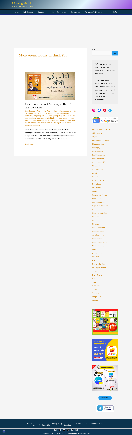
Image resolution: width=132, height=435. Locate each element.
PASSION (95, 257)
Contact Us (75, 12)
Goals (94, 191)
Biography (96, 148)
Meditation (96, 217)
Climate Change (98, 166)
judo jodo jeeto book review (64, 116)
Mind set (95, 224)
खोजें (93, 50)
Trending (95, 293)
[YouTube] (64, 430)
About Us (36, 425)
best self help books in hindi (41, 113)
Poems (94, 260)
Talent (94, 290)
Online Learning (98, 253)
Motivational (97, 239)
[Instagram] (60, 430)
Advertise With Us (92, 12)
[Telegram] (72, 430)
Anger (94, 137)
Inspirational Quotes (100, 206)
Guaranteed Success (99, 195)
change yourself (98, 162)
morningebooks (98, 235)
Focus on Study (98, 180)
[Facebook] (55, 430)
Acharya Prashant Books (101, 130)
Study (94, 282)
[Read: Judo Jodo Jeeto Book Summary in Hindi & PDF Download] (50, 86)
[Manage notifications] (4, 431)
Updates (95, 300)
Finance (95, 177)
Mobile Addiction (98, 228)
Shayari (95, 271)
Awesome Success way (100, 140)
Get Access (105, 398)
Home (16, 12)
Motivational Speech (100, 246)
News (94, 249)
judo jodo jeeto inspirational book (46, 120)
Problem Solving (98, 264)
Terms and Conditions (81, 424)
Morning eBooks (22, 3)
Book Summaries (59, 12)
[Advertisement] (66, 28)
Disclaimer (68, 425)
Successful (96, 286)
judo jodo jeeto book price (43, 116)
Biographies (42, 12)
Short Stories (97, 275)
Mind (94, 220)
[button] (33, 12)
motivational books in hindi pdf (49, 123)
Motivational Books (99, 242)
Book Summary (30, 111)
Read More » (29, 144)
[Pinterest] (68, 430)
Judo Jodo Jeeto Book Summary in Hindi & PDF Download (48, 106)
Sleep (94, 279)
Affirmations (97, 133)
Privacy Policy (57, 424)
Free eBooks (41, 111)
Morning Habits (98, 231)
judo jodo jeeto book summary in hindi (39, 118)
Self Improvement (99, 268)
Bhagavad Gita (98, 144)
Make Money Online (99, 213)
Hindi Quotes (27, 12)
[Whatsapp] (77, 430)
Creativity (95, 173)
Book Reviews (97, 151)
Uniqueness (96, 297)
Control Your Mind (99, 169)
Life (93, 210)
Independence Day (99, 202)
